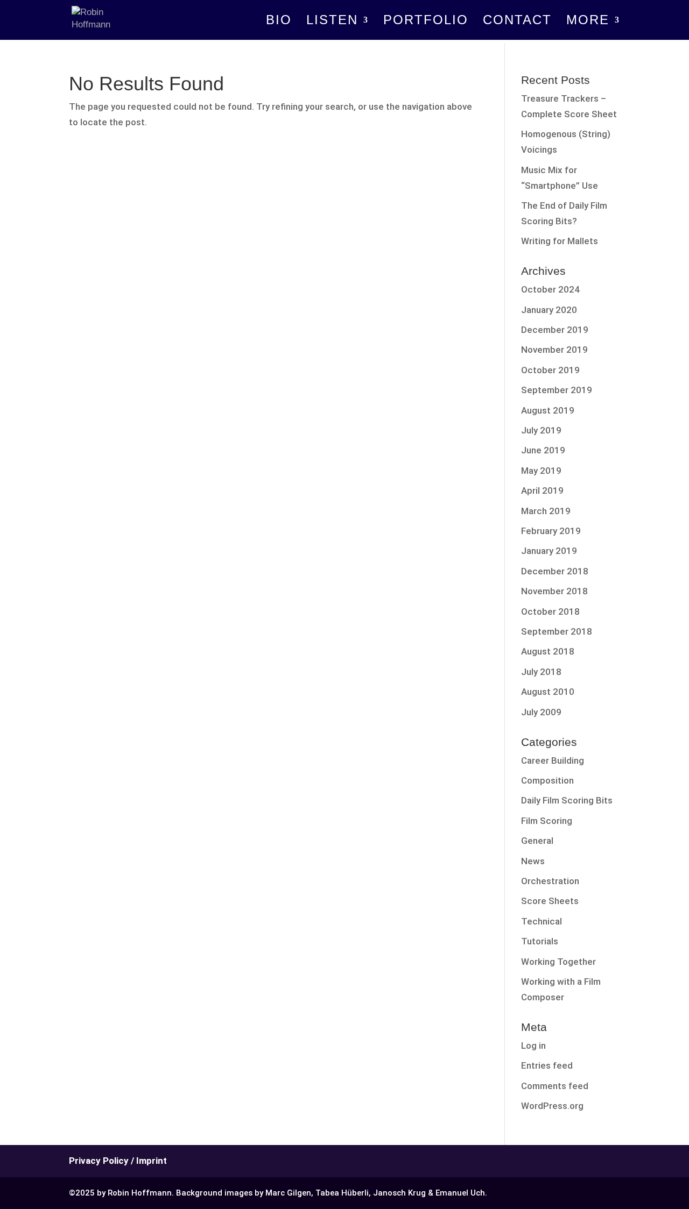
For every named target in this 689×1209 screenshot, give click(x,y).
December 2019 (554, 329)
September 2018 (556, 631)
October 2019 (550, 370)
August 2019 (547, 410)
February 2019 (551, 530)
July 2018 (541, 671)
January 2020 (549, 309)
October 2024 (550, 289)
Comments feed (554, 1085)
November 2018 (554, 591)
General (537, 840)
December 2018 (554, 571)
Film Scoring (546, 820)
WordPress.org (552, 1105)
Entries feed (547, 1065)
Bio (279, 21)
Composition (547, 780)
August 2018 (547, 651)
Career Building (552, 760)
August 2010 (547, 691)
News (533, 861)
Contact (517, 21)
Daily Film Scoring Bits (567, 800)
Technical (541, 921)
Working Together (558, 961)
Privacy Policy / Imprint (118, 1160)
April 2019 (542, 490)
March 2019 (546, 511)
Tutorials (539, 941)
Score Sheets (550, 900)
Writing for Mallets (559, 241)
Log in (533, 1045)
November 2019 (554, 349)
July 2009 (541, 712)
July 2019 (541, 430)
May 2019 (541, 470)
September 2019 (556, 390)
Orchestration (550, 881)
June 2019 (543, 450)
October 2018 (550, 611)
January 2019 (549, 550)
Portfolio (425, 21)
